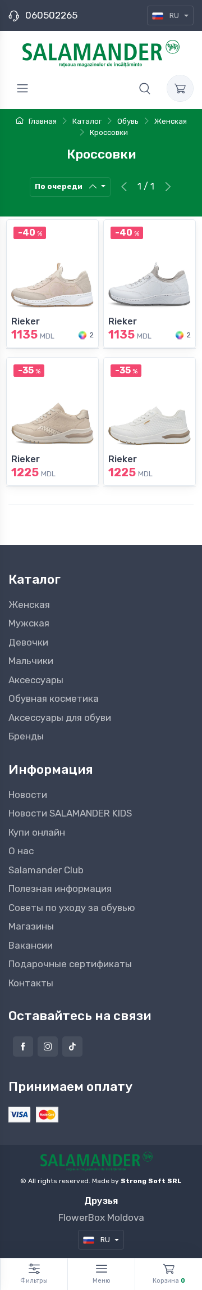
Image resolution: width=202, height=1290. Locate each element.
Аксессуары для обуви (59, 717)
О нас (21, 850)
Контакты (30, 983)
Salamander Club (46, 870)
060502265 (51, 15)
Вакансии (30, 945)
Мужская (28, 623)
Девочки (28, 642)
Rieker (25, 321)
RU (174, 15)
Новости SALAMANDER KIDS (70, 813)
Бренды (26, 736)
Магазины (31, 926)
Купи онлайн (36, 832)
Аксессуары (35, 679)
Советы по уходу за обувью (71, 907)
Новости (27, 794)
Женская (29, 604)
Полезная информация (60, 888)
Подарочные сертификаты (70, 963)
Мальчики (30, 660)
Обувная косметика (53, 698)
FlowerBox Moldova (101, 1217)
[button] (145, 88)
